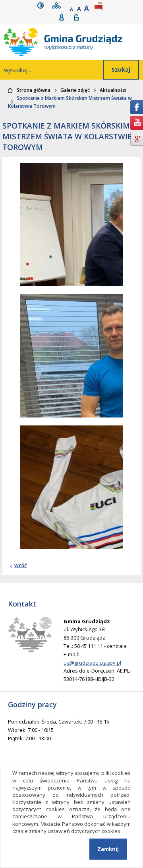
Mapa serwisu (58, 5)
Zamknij (108, 848)
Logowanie (79, 17)
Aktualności (113, 90)
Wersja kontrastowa (42, 5)
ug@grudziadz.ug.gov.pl (92, 662)
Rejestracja (64, 17)
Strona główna (33, 90)
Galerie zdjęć (75, 90)
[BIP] (100, 5)
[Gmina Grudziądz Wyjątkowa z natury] (73, 42)
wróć (20, 565)
